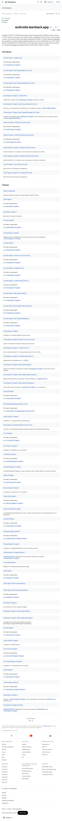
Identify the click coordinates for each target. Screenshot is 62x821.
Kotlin (53, 30)
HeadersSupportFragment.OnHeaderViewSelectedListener (21, 156)
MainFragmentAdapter (49, 108)
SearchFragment (8, 628)
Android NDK (25, 778)
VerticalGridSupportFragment (15, 656)
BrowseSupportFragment (13, 65)
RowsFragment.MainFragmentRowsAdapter (16, 590)
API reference (7, 8)
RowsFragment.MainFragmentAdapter (14, 583)
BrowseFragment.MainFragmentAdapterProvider (18, 70)
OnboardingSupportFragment (14, 503)
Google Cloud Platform (8, 800)
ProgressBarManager (10, 562)
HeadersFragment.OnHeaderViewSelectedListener (19, 135)
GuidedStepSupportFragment (14, 461)
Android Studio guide (27, 768)
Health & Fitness (26, 749)
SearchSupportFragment (13, 635)
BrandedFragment (9, 220)
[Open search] (38, 2)
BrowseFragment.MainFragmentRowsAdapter (16, 318)
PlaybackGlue (41, 709)
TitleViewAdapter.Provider (12, 238)
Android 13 (4, 777)
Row (27, 379)
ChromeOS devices (47, 749)
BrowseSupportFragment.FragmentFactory (16, 348)
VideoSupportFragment (13, 677)
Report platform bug (47, 766)
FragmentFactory (42, 379)
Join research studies (47, 774)
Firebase (4, 798)
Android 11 (4, 782)
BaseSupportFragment (12, 206)
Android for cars (46, 752)
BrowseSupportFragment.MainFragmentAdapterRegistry (20, 374)
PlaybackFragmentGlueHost (12, 531)
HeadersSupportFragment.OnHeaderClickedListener (19, 147)
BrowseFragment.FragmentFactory (14, 268)
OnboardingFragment (10, 496)
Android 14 (5, 774)
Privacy (24, 754)
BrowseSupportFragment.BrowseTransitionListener (19, 339)
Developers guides (26, 771)
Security (4, 749)
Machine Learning (26, 747)
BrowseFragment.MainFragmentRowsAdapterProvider (19, 83)
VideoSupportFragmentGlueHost (15, 689)
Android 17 (5, 766)
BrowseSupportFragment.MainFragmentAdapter (18, 364)
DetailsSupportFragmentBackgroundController (20, 411)
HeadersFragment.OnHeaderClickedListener (17, 122)
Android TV (45, 754)
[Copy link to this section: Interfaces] (13, 52)
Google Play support (47, 772)
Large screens (45, 744)
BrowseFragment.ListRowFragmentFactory (16, 280)
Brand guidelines (17, 809)
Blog (3, 757)
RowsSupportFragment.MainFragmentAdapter (17, 611)
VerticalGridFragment (10, 649)
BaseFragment (8, 199)
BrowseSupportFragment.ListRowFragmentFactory (19, 356)
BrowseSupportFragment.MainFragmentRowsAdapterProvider (22, 112)
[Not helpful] (59, 14)
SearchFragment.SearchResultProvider (16, 164)
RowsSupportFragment (27, 116)
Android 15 (5, 772)
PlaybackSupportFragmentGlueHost (16, 538)
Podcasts (4, 760)
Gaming (24, 744)
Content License (47, 726)
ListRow (25, 360)
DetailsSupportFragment (13, 398)
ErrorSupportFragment (12, 440)
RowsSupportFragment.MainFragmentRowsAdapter (18, 618)
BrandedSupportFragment (13, 227)
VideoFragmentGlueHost (11, 682)
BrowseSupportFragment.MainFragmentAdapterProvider (20, 104)
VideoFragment (8, 670)
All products (5, 803)
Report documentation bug (49, 769)
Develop (15, 13)
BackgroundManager (9, 191)
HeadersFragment (9, 475)
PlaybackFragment (9, 519)
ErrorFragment (8, 433)
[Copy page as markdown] (55, 27)
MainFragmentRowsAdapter (13, 118)
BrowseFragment (8, 243)
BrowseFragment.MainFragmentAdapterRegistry (18, 306)
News (3, 754)
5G (23, 757)
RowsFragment (8, 571)
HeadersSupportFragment (13, 129)
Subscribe (22, 813)
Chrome (4, 795)
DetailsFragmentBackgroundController (16, 404)
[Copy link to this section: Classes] (10, 185)
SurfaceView (49, 699)
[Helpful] (56, 14)
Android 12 (5, 779)
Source (4, 752)
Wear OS (44, 747)
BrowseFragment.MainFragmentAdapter (15, 293)
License (9, 809)
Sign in (58, 2)
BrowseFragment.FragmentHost (13, 58)
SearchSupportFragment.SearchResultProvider (18, 173)
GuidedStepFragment (10, 454)
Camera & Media (26, 752)
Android (4, 744)
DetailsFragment (9, 391)
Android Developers (6, 13)
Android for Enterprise (7, 747)
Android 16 (5, 769)
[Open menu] (2, 2)
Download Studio (26, 776)
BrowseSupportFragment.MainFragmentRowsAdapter (19, 383)
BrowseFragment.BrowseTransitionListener (17, 255)
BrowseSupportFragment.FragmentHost (15, 95)
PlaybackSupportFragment (13, 526)
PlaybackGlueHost (9, 556)
